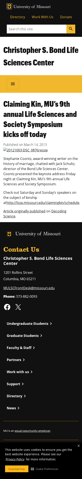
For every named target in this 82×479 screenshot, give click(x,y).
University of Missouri (32, 7)
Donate (66, 17)
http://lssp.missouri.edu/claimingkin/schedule (43, 202)
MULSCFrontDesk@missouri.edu (29, 288)
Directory (17, 17)
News (14, 408)
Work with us (20, 371)
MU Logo (9, 6)
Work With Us (42, 17)
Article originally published (24, 211)
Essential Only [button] (17, 469)
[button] (44, 468)
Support (16, 383)
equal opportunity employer (32, 431)
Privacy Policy (15, 459)
